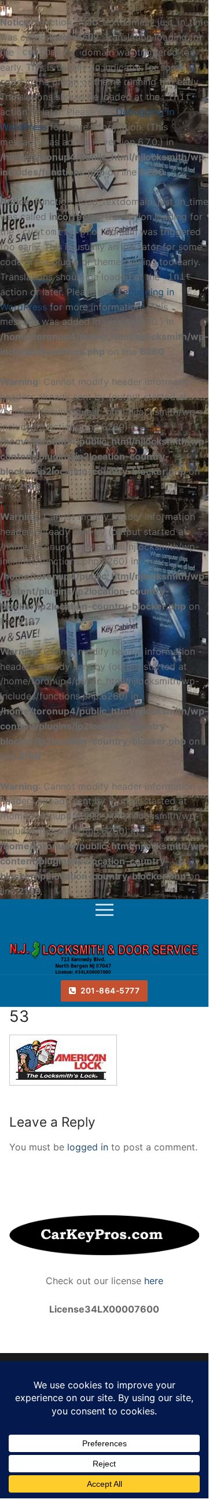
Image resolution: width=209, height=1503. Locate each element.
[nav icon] (104, 911)
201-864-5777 (109, 990)
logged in (87, 1147)
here (152, 1280)
